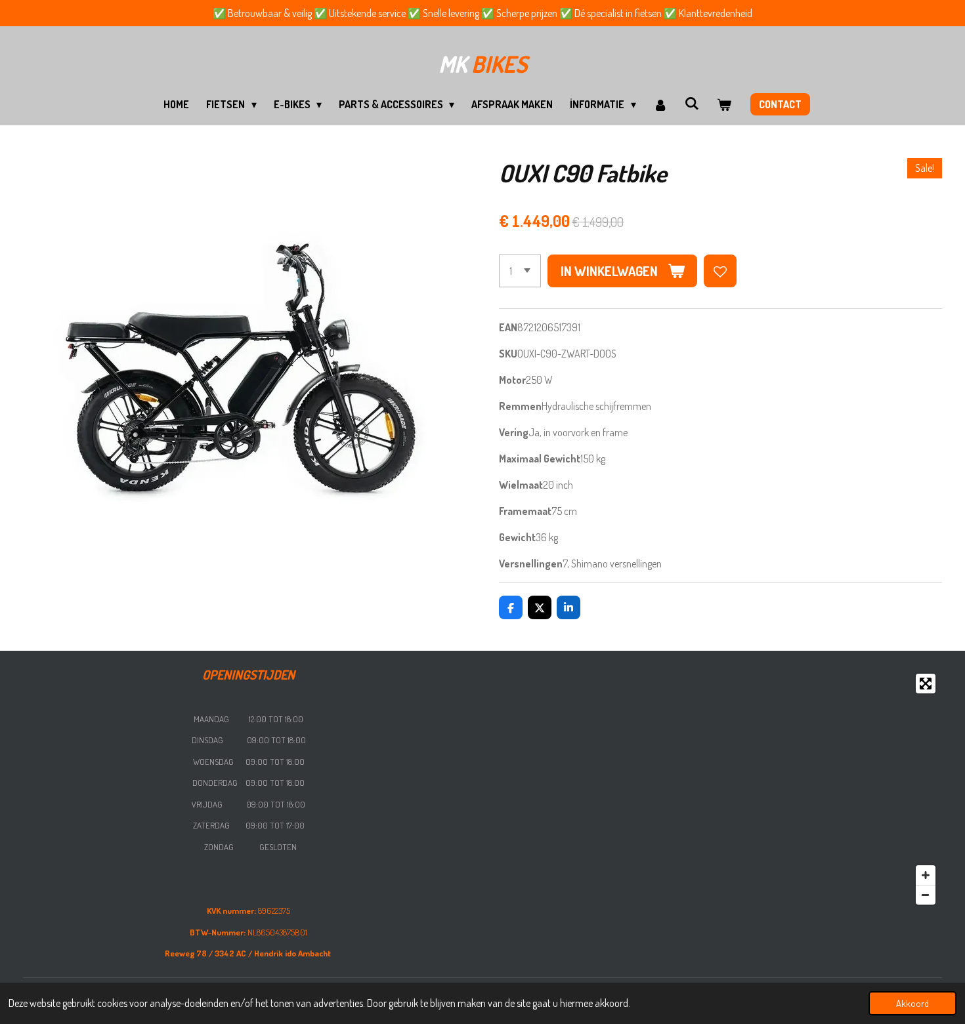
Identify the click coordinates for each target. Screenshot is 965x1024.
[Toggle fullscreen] (925, 683)
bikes (483, 63)
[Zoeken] (692, 103)
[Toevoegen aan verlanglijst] (720, 271)
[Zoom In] (925, 875)
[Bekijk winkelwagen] (723, 104)
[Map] (716, 789)
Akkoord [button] (912, 1003)
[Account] (660, 104)
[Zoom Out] (925, 895)
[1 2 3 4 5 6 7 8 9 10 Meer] (520, 271)
